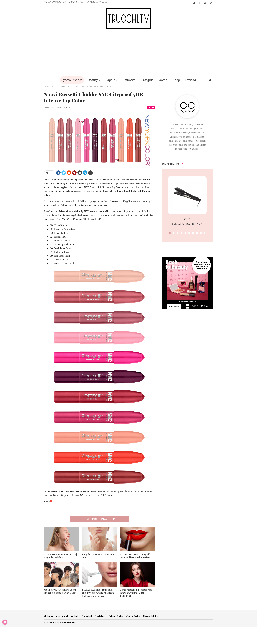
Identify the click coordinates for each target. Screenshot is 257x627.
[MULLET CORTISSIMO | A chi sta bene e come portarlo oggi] (61, 574)
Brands (190, 80)
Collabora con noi (98, 2)
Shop (176, 80)
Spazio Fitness (71, 80)
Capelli (110, 80)
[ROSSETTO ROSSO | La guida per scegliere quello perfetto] (137, 539)
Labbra (151, 107)
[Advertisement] (128, 52)
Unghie (148, 80)
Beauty (93, 80)
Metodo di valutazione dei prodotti (64, 2)
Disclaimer (100, 616)
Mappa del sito (150, 616)
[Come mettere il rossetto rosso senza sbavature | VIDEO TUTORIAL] (137, 574)
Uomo (163, 80)
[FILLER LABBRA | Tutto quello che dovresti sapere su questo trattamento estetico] (99, 574)
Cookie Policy (133, 616)
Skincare (129, 80)
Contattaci (86, 616)
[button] (170, 233)
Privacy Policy (116, 616)
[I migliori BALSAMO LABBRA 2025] (99, 539)
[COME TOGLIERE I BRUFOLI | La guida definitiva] (61, 539)
